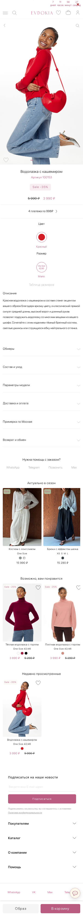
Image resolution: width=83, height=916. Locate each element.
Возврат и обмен (14, 440)
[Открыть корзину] (68, 12)
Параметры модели (16, 385)
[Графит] (62, 558)
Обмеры (9, 349)
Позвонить (55, 467)
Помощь (14, 867)
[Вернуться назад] (5, 25)
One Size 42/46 (22, 648)
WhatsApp (13, 467)
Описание (10, 293)
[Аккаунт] (77, 13)
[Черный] (26, 653)
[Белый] (18, 653)
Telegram (34, 467)
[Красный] (41, 237)
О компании (17, 853)
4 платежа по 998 (40, 211)
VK (34, 892)
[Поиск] (14, 13)
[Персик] (62, 653)
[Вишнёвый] (22, 653)
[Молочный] (24, 558)
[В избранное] (38, 492)
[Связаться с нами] (75, 893)
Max (74, 467)
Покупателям (18, 824)
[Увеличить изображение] (78, 26)
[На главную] (37, 13)
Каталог (14, 838)
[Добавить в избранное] (6, 160)
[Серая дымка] (20, 558)
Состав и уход (12, 367)
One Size (22, 553)
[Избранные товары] (58, 13)
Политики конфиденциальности (25, 813)
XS (58, 553)
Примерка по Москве (17, 422)
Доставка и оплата (16, 403)
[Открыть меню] (5, 13)
